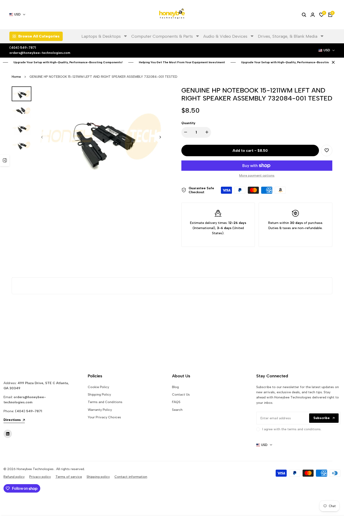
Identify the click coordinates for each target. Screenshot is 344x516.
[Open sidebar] (4, 160)
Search (177, 410)
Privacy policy (40, 477)
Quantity (188, 123)
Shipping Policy (99, 395)
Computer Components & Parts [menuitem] (162, 36)
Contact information (130, 477)
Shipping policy (98, 477)
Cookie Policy (98, 387)
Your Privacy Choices (104, 417)
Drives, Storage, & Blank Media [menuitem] (287, 36)
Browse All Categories (38, 36)
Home (16, 77)
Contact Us (181, 395)
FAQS (176, 402)
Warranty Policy (100, 410)
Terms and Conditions (105, 402)
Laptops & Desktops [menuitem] (101, 36)
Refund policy (14, 477)
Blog (175, 387)
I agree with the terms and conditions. (291, 429)
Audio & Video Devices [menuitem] (225, 36)
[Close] (332, 62)
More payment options (256, 176)
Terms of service (68, 477)
